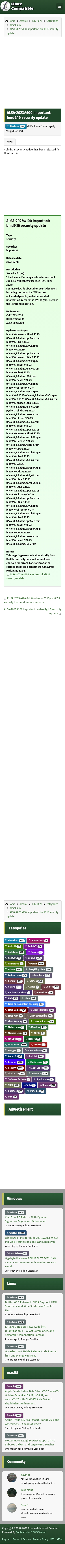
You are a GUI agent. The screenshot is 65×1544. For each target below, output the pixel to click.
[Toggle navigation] (59, 6)
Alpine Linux (39, 940)
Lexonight (27, 1490)
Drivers (14, 969)
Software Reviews (18, 1079)
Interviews (44, 992)
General (14, 981)
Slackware (16, 1073)
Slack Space (38, 1067)
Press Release (36, 1050)
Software (39, 1073)
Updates (15, 1091)
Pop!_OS (13, 1050)
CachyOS (14, 957)
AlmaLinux (16, 126)
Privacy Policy (40, 1539)
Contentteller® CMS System (31, 1532)
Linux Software (43, 1021)
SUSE (13, 1085)
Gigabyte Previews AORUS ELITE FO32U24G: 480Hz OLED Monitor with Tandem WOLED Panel (30, 1262)
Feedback (41, 975)
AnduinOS (34, 946)
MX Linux (14, 1038)
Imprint (6, 1539)
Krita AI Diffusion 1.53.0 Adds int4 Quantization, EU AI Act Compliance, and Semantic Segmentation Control (29, 1331)
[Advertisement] (32, 72)
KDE (12, 998)
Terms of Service (22, 1539)
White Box (36, 1091)
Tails (30, 1085)
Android (14, 946)
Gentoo (35, 981)
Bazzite (35, 952)
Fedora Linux (17, 975)
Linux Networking (40, 1015)
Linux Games (16, 1010)
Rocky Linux (38, 1062)
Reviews (15, 1062)
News (9, 141)
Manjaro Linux (17, 1033)
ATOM (59, 1539)
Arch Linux (15, 952)
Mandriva (38, 1027)
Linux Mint (15, 1015)
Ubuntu (48, 1085)
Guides (33, 986)
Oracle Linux (17, 1044)
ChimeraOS (15, 963)
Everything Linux (39, 969)
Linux (29, 998)
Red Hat (35, 1056)
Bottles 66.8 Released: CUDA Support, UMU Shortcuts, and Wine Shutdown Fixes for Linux (31, 1306)
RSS (52, 1539)
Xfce (12, 1096)
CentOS (34, 957)
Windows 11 (16, 1233)
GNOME (14, 986)
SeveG (24, 1505)
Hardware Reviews (18, 992)
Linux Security (17, 1021)
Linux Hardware (42, 1010)
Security (15, 1067)
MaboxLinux (15, 1027)
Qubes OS (14, 1056)
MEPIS (39, 1033)
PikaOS (38, 1044)
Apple (14, 1386)
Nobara (33, 1038)
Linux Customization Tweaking (25, 1004)
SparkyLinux (44, 1079)
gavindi (25, 1474)
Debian (36, 963)
